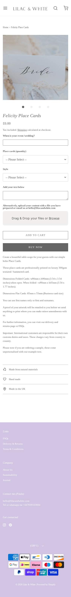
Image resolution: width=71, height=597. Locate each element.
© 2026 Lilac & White (25, 584)
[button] (35, 67)
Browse (54, 218)
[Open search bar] (55, 8)
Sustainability (10, 474)
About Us (7, 469)
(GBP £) (34, 545)
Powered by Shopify (46, 584)
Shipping (22, 129)
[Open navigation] (5, 8)
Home (5, 27)
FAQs (21, 326)
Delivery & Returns (13, 443)
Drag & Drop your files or (35, 218)
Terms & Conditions (13, 449)
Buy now (36, 247)
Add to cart (36, 235)
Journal (6, 480)
